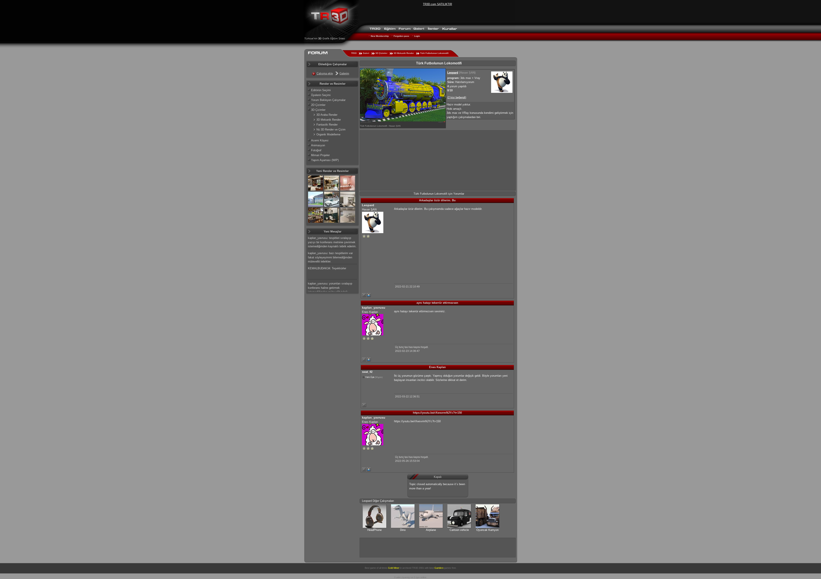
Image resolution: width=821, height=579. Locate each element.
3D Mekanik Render (404, 53)
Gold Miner (393, 568)
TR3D (354, 53)
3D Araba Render (326, 114)
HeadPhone (374, 530)
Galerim (344, 73)
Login (417, 36)
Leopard (452, 72)
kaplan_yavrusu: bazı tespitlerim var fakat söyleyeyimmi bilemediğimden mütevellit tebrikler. (330, 257)
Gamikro (438, 568)
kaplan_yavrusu (373, 307)
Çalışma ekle (325, 73)
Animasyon (318, 145)
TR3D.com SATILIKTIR (437, 4)
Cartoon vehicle (459, 530)
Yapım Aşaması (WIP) (325, 160)
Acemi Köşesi (319, 140)
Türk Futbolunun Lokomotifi (434, 53)
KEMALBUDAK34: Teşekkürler (327, 268)
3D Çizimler (381, 53)
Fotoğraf (316, 150)
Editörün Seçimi (321, 90)
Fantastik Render (327, 124)
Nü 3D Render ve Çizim (331, 129)
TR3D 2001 (418, 568)
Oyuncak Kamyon (487, 530)
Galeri (366, 53)
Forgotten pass (401, 36)
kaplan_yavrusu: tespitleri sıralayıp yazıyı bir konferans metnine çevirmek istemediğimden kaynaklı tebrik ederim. (332, 242)
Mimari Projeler (320, 155)
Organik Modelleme (328, 134)
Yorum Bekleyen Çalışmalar (328, 100)
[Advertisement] (437, 160)
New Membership (380, 36)
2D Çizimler (318, 105)
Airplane (431, 530)
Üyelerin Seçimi (321, 95)
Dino (403, 530)
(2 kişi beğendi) (456, 97)
